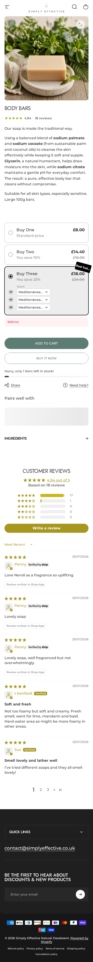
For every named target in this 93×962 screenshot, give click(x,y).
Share (15, 385)
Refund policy (16, 948)
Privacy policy (35, 948)
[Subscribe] (80, 894)
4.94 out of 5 (58, 480)
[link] (40, 848)
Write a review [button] (46, 528)
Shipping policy (76, 948)
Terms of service (55, 948)
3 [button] (48, 790)
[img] (15, 557)
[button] (27, 495)
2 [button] (41, 790)
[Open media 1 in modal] (80, 24)
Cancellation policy (46, 954)
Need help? (79, 385)
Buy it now (46, 358)
